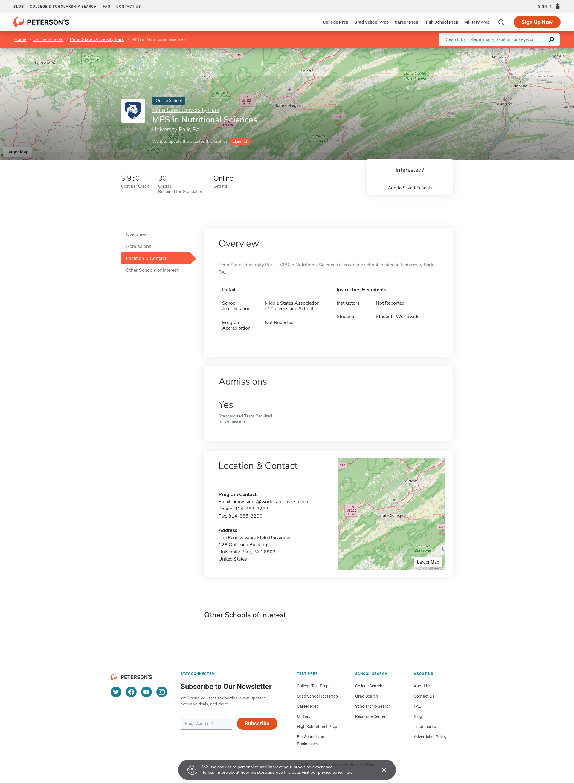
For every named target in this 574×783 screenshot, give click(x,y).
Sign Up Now (537, 22)
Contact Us (424, 696)
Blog (18, 6)
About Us (422, 686)
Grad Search (366, 696)
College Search (368, 686)
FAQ (106, 6)
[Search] (502, 22)
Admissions (138, 246)
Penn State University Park (97, 39)
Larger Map (17, 152)
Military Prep (477, 22)
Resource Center (370, 716)
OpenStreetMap (533, 50)
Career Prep (406, 22)
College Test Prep (313, 686)
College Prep (335, 22)
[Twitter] (116, 692)
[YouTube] (146, 692)
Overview (136, 234)
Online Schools (48, 39)
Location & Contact (146, 258)
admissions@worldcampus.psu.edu (270, 501)
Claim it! (239, 141)
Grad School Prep (371, 22)
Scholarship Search (373, 706)
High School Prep (441, 22)
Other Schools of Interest (152, 270)
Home (20, 39)
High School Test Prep (317, 726)
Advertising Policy (430, 736)
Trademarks (425, 726)
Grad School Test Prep (317, 696)
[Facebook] (131, 692)
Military (304, 716)
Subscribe (257, 723)
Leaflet (504, 50)
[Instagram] (161, 692)
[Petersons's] (41, 22)
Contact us (128, 6)
